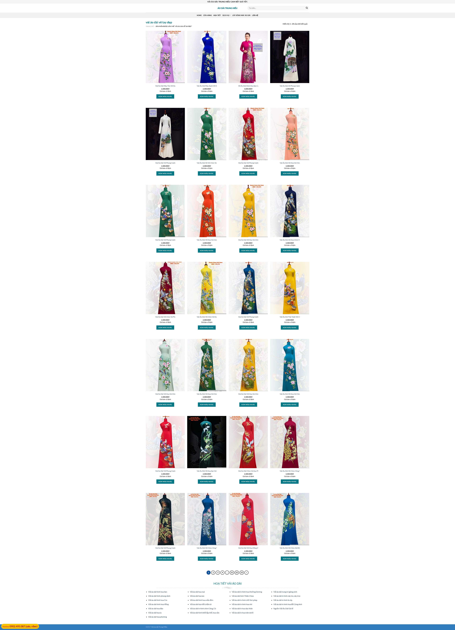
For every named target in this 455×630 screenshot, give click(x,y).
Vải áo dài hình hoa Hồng (158, 604)
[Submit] (307, 8)
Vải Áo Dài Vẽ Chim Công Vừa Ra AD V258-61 (297, 471)
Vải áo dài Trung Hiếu (159, 627)
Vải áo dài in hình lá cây (282, 600)
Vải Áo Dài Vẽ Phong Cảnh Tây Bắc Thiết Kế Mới (173, 163)
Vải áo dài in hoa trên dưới (242, 612)
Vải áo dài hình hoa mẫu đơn (201, 600)
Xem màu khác (165, 96)
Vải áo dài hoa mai (197, 592)
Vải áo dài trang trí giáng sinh (285, 592)
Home (199, 15)
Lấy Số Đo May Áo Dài (241, 15)
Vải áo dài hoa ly (155, 612)
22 (237, 572)
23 (242, 572)
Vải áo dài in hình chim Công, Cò (203, 608)
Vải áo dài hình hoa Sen (157, 592)
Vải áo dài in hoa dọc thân (242, 608)
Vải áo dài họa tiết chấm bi (201, 604)
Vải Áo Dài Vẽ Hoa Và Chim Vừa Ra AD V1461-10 (256, 240)
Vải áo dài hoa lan (197, 596)
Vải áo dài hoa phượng (157, 617)
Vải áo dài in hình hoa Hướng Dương (247, 592)
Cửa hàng (207, 15)
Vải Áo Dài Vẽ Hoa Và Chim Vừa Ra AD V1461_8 (298, 394)
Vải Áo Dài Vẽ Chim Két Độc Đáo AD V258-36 (297, 548)
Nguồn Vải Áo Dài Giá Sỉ (283, 608)
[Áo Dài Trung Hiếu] (227, 8)
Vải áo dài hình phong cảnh (159, 596)
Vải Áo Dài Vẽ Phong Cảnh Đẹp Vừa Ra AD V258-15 (174, 548)
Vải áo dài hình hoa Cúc (157, 600)
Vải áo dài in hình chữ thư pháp (244, 600)
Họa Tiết (217, 15)
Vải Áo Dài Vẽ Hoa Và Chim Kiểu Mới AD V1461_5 (174, 394)
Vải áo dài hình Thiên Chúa (243, 596)
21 (232, 572)
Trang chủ (150, 26)
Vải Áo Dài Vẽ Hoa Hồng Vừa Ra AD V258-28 (255, 548)
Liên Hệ (255, 15)
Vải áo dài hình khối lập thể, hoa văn (204, 612)
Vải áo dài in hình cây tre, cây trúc (286, 596)
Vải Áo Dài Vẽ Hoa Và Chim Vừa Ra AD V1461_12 (215, 394)
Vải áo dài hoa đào (155, 608)
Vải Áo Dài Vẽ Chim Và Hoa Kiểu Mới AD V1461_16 (216, 317)
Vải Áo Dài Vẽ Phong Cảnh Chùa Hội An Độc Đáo (298, 86)
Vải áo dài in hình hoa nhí (242, 604)
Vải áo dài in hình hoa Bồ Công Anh (287, 604)
